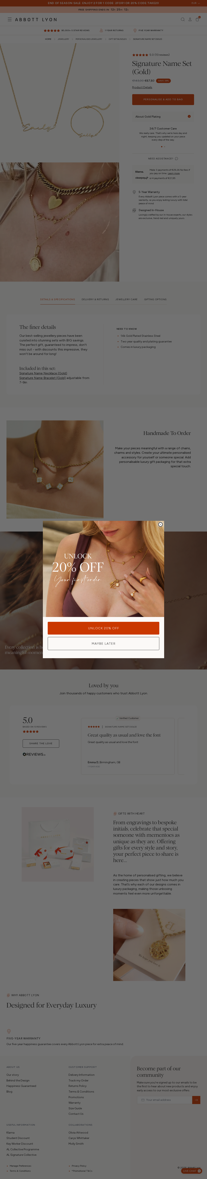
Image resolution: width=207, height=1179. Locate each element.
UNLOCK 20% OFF (103, 628)
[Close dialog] (160, 524)
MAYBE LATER (103, 643)
